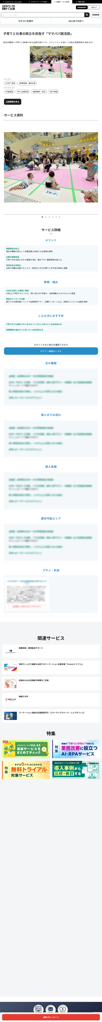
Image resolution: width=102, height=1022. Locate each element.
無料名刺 (81, 2)
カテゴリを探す (25, 21)
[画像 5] (56, 217)
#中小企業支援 (23, 91)
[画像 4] (52, 217)
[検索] (86, 15)
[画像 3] (49, 217)
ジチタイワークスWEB (39, 2)
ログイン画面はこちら (51, 351)
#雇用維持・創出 (39, 91)
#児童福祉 (9, 91)
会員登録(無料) (81, 7)
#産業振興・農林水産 (27, 83)
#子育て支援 (10, 83)
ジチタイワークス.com (13, 2)
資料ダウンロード (51, 1017)
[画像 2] (45, 217)
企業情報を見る (12, 101)
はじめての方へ (76, 21)
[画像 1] (42, 217)
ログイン (94, 7)
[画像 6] (59, 217)
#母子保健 (53, 91)
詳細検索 (95, 15)
